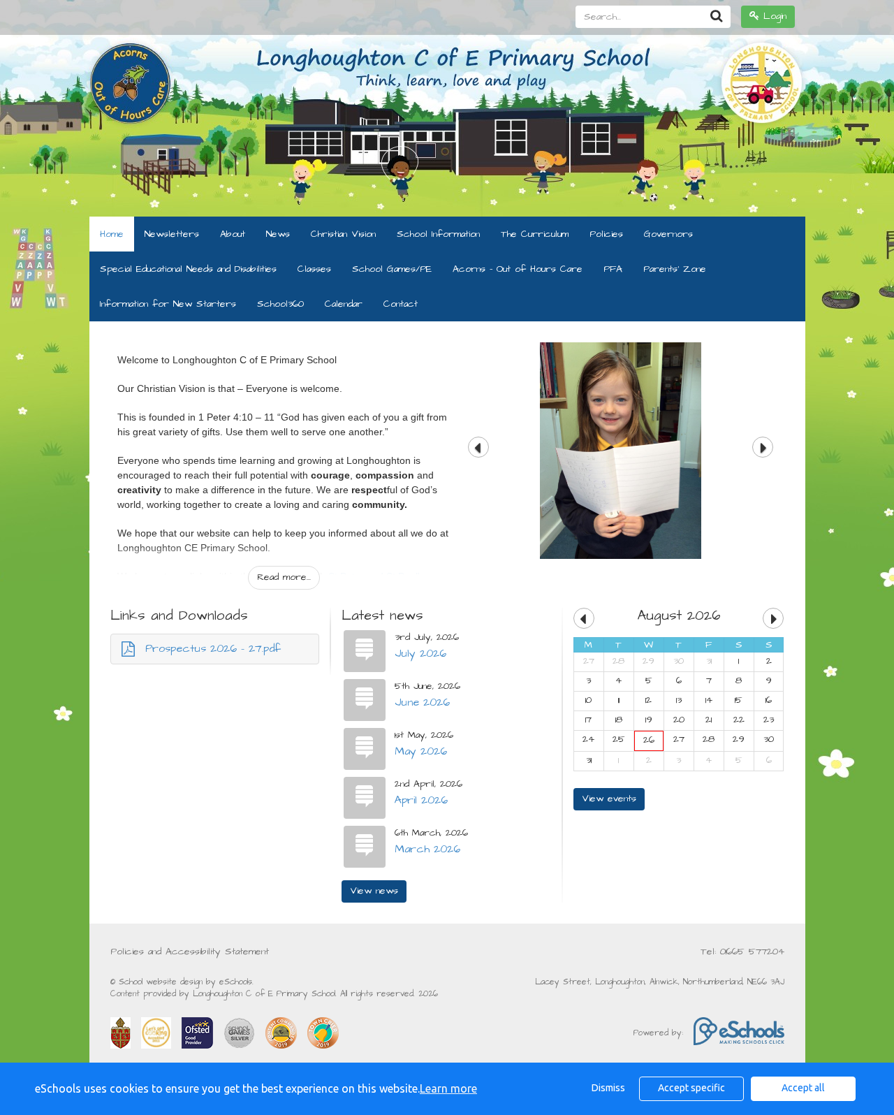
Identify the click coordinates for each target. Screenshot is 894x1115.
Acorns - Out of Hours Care (517, 269)
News (278, 234)
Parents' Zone (674, 269)
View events (609, 799)
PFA (612, 269)
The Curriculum (535, 234)
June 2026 (422, 702)
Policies (606, 234)
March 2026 (427, 849)
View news (374, 891)
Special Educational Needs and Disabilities (188, 269)
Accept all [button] (803, 1087)
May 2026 (421, 751)
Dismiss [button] (608, 1087)
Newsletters (172, 234)
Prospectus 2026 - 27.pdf (213, 648)
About (232, 234)
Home (112, 234)
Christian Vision (343, 234)
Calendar (343, 304)
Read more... (284, 577)
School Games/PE (392, 269)
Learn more (448, 1088)
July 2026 (420, 653)
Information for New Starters (168, 304)
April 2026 (421, 800)
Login (772, 16)
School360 (280, 304)
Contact (400, 304)
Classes (314, 269)
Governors (668, 234)
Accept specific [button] (691, 1087)
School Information (438, 234)
